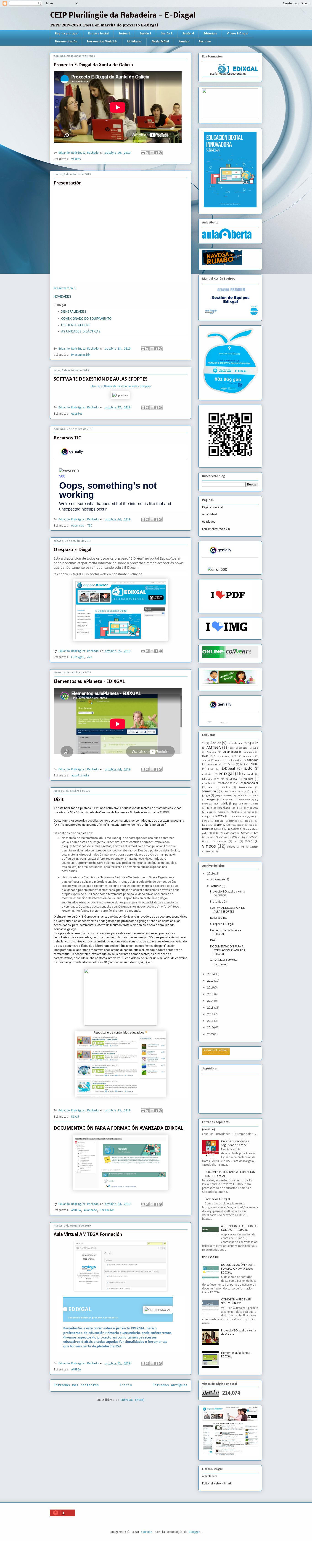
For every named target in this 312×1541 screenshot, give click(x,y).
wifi (243, 847)
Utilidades (134, 41)
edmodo (249, 774)
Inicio (126, 1385)
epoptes (76, 413)
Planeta (219, 821)
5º (203, 743)
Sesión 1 (124, 33)
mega (209, 812)
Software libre (249, 833)
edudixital (231, 779)
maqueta (252, 808)
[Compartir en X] (151, 152)
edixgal (226, 773)
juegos (245, 804)
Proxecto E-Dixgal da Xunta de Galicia (93, 65)
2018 (210, 974)
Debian (231, 764)
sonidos (223, 837)
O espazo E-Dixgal (72, 550)
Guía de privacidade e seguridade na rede (235, 1143)
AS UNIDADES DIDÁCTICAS (80, 331)
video (249, 841)
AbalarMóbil (160, 41)
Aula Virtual (209, 514)
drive (211, 769)
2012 (210, 1014)
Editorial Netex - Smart (216, 1483)
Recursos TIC (67, 438)
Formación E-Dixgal (217, 1199)
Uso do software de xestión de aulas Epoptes (121, 386)
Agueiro (253, 743)
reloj (221, 829)
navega (206, 816)
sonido (210, 837)
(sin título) (208, 1129)
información (244, 800)
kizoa (255, 804)
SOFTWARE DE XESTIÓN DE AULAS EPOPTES (101, 379)
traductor (222, 841)
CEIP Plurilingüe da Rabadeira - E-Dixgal (123, 15)
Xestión (254, 847)
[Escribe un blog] (147, 152)
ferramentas (245, 787)
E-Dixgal (77, 657)
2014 (210, 1001)
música (250, 812)
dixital (254, 764)
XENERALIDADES (73, 311)
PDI (252, 816)
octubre (216, 886)
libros (239, 808)
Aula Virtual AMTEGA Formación (88, 1234)
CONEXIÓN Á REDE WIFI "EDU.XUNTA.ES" (236, 1301)
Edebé (248, 768)
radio (251, 825)
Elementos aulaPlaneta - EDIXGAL (89, 681)
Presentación (68, 183)
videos (209, 846)
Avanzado (90, 1210)
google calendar (223, 795)
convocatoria (214, 764)
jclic (225, 803)
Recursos (205, 41)
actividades (235, 743)
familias (226, 787)
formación (107, 1210)
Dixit (59, 799)
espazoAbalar (249, 783)
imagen (211, 799)
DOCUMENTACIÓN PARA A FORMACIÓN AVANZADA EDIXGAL (118, 1128)
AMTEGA (76, 1210)
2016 (210, 987)
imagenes (227, 800)
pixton (205, 821)
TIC (89, 525)
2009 (210, 1034)
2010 (210, 1027)
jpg (235, 804)
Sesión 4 (188, 33)
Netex (219, 816)
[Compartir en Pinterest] (160, 152)
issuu (216, 804)
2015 (210, 994)
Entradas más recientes (76, 1385)
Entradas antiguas (170, 1385)
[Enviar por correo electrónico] (143, 152)
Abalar (215, 743)
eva (89, 657)
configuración (234, 760)
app (232, 748)
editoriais (208, 774)
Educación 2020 (210, 779)
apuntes (243, 748)
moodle (221, 812)
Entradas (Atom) (133, 1399)
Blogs (205, 756)
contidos (252, 760)
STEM (234, 837)
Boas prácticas (221, 756)
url (236, 841)
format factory (228, 791)
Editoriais (210, 33)
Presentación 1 (65, 288)
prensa (221, 825)
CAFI (236, 756)
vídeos (76, 159)
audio (255, 748)
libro (209, 808)
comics (218, 760)
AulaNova (212, 752)
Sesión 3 (166, 33)
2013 (210, 1007)
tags (244, 837)
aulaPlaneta (80, 775)
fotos (243, 791)
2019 (210, 873)
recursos (77, 525)
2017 (210, 981)
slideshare (229, 833)
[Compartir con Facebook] (156, 152)
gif (252, 791)
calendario (248, 756)
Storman (146, 1532)
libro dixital (224, 808)
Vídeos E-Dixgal (237, 33)
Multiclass (236, 812)
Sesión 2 (145, 33)
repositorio (234, 829)
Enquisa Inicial (98, 33)
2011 (210, 1021)
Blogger (194, 1532)
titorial (205, 841)
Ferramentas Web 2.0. (102, 41)
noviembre (218, 879)
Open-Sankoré (238, 816)
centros (206, 760)
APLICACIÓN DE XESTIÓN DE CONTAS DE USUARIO (239, 1228)
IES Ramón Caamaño (247, 795)
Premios (249, 821)
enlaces (249, 779)
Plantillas (234, 821)
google (206, 795)
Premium (207, 825)
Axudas (184, 41)
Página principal (66, 33)
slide (216, 833)
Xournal (210, 851)
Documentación (66, 41)
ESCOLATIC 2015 (226, 783)
